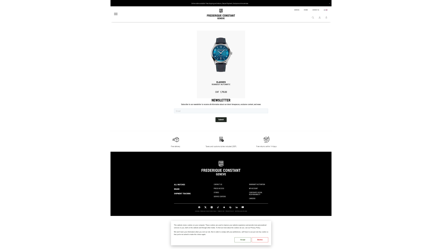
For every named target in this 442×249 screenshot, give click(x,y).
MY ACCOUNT (253, 188)
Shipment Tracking (182, 194)
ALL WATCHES (179, 185)
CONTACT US (315, 10)
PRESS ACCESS (219, 188)
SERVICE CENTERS (220, 196)
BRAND (176, 189)
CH (325, 10)
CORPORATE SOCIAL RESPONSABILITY (255, 193)
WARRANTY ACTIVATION (257, 184)
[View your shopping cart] (326, 17)
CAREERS (252, 198)
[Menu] (115, 14)
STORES (306, 10)
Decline (260, 240)
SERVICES (296, 10)
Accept (242, 240)
